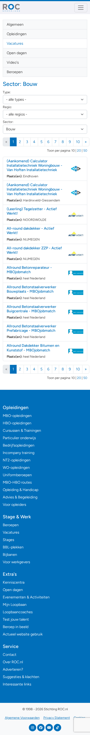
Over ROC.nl (13, 662)
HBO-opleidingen (17, 423)
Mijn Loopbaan (15, 604)
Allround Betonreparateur (29, 269)
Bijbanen (10, 554)
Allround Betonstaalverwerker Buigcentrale (31, 308)
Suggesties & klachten (21, 677)
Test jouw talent (16, 619)
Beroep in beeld (15, 627)
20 (79, 151)
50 (85, 151)
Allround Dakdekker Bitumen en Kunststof (33, 347)
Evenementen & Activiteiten (26, 597)
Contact (9, 654)
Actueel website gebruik (23, 634)
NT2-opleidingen (16, 460)
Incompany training (18, 452)
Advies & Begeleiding (20, 497)
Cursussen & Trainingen (22, 430)
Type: (7, 92)
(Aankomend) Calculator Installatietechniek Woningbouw (34, 165)
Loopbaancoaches (18, 612)
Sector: (8, 122)
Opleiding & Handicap (20, 490)
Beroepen (15, 72)
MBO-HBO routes (17, 482)
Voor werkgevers (16, 562)
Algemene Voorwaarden (22, 718)
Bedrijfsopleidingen (18, 445)
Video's (13, 62)
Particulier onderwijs (19, 438)
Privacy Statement (56, 718)
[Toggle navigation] (80, 7)
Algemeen (15, 24)
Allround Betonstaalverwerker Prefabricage (31, 328)
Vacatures (15, 43)
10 (78, 142)
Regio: (7, 107)
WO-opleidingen (16, 467)
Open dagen (17, 53)
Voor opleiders (14, 504)
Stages (8, 540)
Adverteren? (13, 669)
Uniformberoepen (17, 475)
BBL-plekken (13, 547)
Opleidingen (17, 34)
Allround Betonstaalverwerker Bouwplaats (31, 289)
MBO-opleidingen (17, 415)
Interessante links (17, 684)
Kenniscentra (13, 582)
